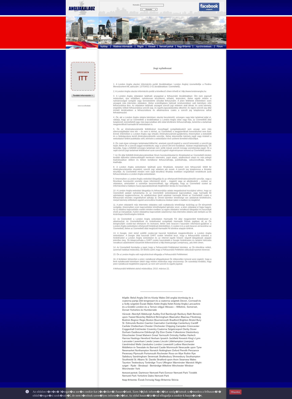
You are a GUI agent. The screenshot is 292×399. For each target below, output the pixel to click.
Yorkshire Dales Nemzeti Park (153, 375)
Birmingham (162, 317)
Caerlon (149, 323)
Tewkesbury (137, 362)
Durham (126, 332)
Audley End (159, 314)
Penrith (184, 350)
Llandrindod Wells (131, 344)
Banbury (181, 314)
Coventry (152, 329)
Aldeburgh (146, 314)
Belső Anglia (136, 297)
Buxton (141, 323)
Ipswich (164, 338)
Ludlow (177, 344)
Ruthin (187, 353)
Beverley (140, 317)
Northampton (142, 350)
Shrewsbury (179, 356)
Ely (157, 332)
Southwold (127, 359)
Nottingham (165, 350)
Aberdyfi (136, 314)
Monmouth (172, 347)
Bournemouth (161, 320)
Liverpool (189, 341)
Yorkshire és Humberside (143, 309)
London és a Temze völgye (150, 306)
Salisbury (127, 356)
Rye (193, 353)
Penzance (193, 350)
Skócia (174, 379)
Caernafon (159, 323)
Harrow (126, 338)
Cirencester (193, 326)
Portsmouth (150, 353)
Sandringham (140, 356)
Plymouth (138, 353)
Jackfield (173, 338)
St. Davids (150, 359)
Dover (193, 329)
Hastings (135, 338)
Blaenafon (174, 317)
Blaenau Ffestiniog (191, 317)
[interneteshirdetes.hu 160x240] (83, 100)
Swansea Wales (187, 359)
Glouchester (128, 335)
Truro (159, 362)
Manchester (188, 344)
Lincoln (164, 341)
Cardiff (194, 323)
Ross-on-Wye (176, 353)
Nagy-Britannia (163, 379)
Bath (189, 314)
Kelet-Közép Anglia (178, 303)
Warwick (190, 362)
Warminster (179, 362)
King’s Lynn (194, 338)
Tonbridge (150, 362)
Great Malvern (143, 335)
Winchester (178, 365)
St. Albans (139, 359)
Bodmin (126, 320)
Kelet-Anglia (160, 303)
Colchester (140, 329)
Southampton (193, 356)
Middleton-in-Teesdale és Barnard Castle (144, 347)
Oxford (175, 350)
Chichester (159, 326)
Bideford (150, 317)
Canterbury (184, 323)
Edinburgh (149, 332)
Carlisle (126, 326)
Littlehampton (176, 341)
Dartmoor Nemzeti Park (151, 372)
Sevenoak (153, 356)
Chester (148, 326)
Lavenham (139, 341)
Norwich (154, 350)
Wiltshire (166, 365)
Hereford (145, 338)
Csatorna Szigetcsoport (169, 329)
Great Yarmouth (160, 335)
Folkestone (179, 332)
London (158, 344)
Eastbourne (137, 332)
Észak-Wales (146, 303)
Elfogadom (235, 392)
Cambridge (172, 323)
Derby (186, 329)
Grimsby (174, 335)
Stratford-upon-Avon (168, 359)
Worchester (128, 368)
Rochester (162, 353)
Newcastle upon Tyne (190, 347)
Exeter (169, 332)
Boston (150, 320)
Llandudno (147, 344)
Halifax (183, 335)
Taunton (126, 362)
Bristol (192, 320)
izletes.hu (80, 106)
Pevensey (127, 353)
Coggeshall (128, 329)
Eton (162, 332)
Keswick (183, 338)
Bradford (174, 320)
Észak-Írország (146, 379)
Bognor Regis (138, 320)
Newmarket (128, 350)
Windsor (189, 365)
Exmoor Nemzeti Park (176, 372)
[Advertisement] (162, 58)
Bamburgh (171, 314)
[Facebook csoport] (209, 10)
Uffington (167, 362)
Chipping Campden (176, 326)
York (137, 368)
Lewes (156, 341)
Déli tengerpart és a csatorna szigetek (159, 300)
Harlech (191, 335)
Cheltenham (137, 326)
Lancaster (127, 341)
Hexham (155, 338)
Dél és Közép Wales (154, 297)
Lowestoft (168, 344)
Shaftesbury (165, 356)
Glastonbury (192, 332)
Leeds (148, 341)
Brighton (183, 320)
